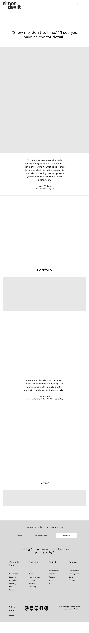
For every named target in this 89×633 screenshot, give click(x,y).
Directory (32, 587)
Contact (72, 580)
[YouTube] (36, 608)
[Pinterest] (46, 608)
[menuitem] (77, 5)
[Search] (77, 5)
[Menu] (82, 5)
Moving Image (34, 577)
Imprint (52, 574)
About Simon (74, 571)
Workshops (13, 590)
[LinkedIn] (31, 608)
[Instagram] (27, 608)
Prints (51, 583)
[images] (12, 5)
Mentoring (13, 580)
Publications (54, 571)
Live (30, 571)
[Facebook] (41, 608)
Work (31, 574)
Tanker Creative (74, 609)
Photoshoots (14, 574)
